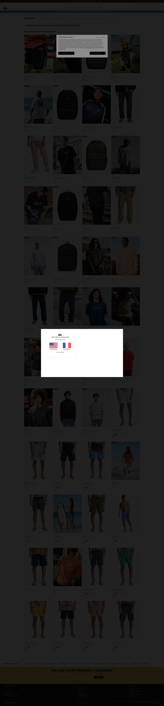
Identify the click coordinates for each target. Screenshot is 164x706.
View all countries (60, 352)
